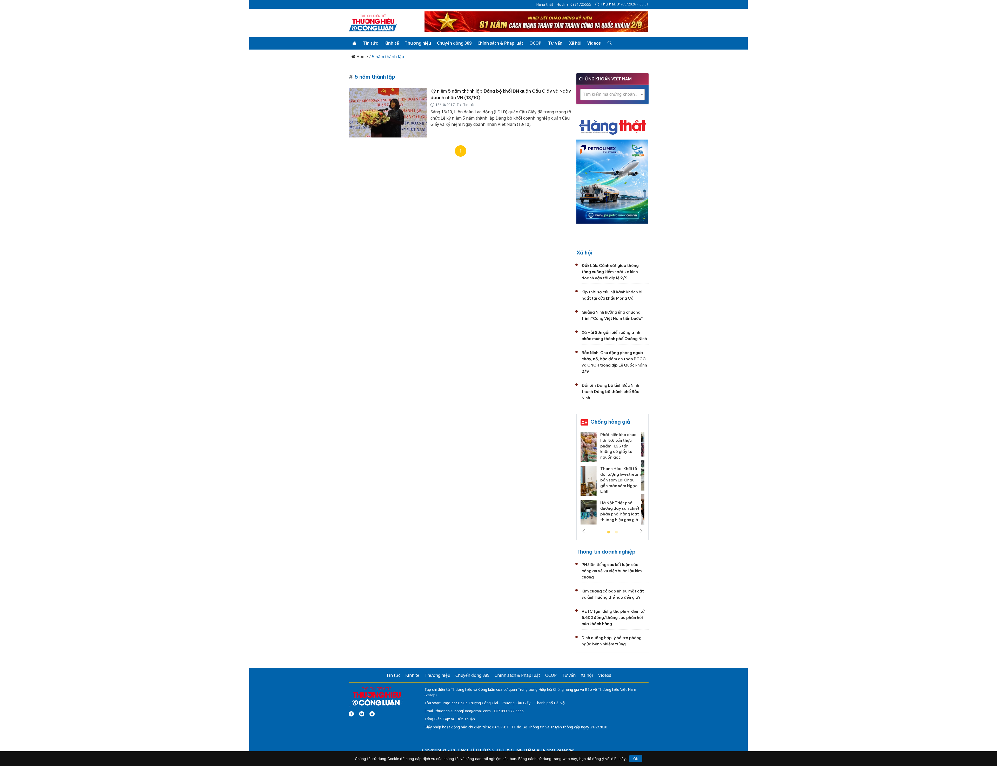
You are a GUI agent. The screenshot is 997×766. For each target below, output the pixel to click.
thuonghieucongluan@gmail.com (463, 710)
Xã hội (575, 43)
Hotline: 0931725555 (573, 4)
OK (635, 758)
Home (361, 56)
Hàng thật (544, 4)
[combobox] (612, 94)
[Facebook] (351, 713)
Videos (594, 43)
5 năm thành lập (388, 56)
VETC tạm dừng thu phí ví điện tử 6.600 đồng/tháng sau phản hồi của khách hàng (613, 617)
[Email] (372, 713)
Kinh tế (392, 43)
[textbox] (612, 94)
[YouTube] (361, 713)
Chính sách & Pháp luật (500, 43)
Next (641, 531)
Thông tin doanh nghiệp (606, 551)
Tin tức (370, 43)
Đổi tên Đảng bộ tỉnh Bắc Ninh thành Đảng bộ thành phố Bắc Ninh (610, 391)
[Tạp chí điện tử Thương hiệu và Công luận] (376, 696)
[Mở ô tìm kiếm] (609, 43)
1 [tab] (608, 532)
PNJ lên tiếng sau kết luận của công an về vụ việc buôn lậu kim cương (612, 570)
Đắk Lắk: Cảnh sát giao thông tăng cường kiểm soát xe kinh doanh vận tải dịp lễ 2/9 (610, 271)
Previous (584, 531)
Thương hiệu (418, 43)
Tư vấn (555, 43)
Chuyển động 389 (454, 43)
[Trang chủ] (354, 43)
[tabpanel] (612, 480)
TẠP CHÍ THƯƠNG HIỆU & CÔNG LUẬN (496, 750)
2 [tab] (616, 532)
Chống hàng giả (610, 421)
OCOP (535, 43)
